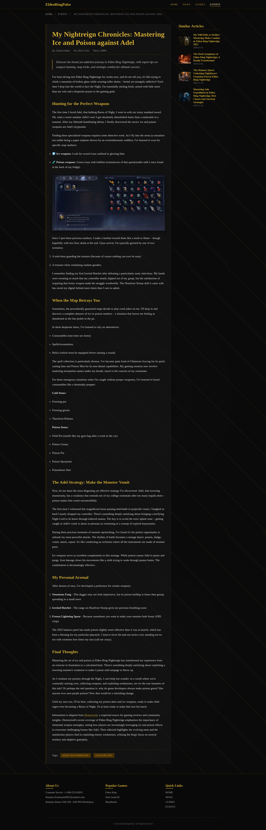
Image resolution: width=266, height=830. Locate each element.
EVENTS (215, 4)
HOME (174, 4)
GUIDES (200, 4)
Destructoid (90, 715)
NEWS (186, 4)
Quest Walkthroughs (76, 755)
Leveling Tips (104, 755)
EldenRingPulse (58, 4)
